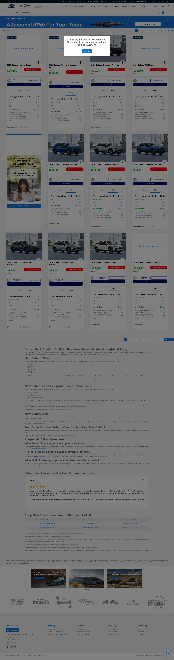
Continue (87, 51)
